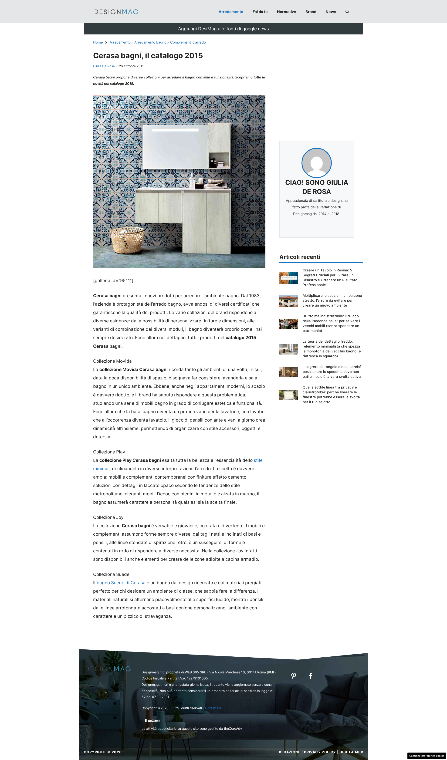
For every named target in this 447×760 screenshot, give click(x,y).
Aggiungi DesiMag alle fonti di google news (223, 28)
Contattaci (213, 708)
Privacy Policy (320, 752)
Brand (310, 11)
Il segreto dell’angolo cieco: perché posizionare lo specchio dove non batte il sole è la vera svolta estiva (332, 372)
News (331, 11)
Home (98, 42)
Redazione (290, 752)
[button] (347, 12)
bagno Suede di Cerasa (121, 582)
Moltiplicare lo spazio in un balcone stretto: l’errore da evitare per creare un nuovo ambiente (332, 300)
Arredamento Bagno (150, 42)
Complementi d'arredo (188, 42)
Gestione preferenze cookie (426, 755)
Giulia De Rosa (104, 66)
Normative (286, 11)
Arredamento (231, 11)
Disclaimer (351, 752)
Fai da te (260, 11)
